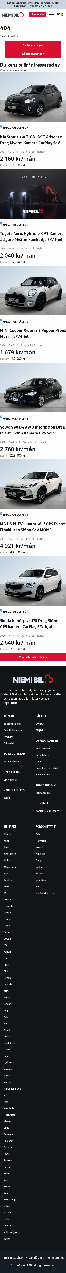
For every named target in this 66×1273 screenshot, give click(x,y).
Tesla (6, 1219)
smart (7, 1193)
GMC (6, 971)
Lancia (7, 1036)
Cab (38, 834)
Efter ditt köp (56, 1257)
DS (5, 945)
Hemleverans (43, 774)
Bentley (8, 880)
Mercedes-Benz (12, 1088)
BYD (6, 893)
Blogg (7, 797)
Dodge (7, 938)
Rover (7, 1166)
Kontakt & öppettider (47, 810)
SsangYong (10, 1199)
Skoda (7, 1186)
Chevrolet (9, 906)
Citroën (7, 919)
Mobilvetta (9, 1114)
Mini (6, 1101)
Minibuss (40, 853)
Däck (38, 761)
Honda (7, 977)
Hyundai (8, 984)
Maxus (7, 1075)
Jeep (6, 1010)
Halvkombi (41, 840)
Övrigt (39, 860)
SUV (38, 886)
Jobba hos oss (43, 792)
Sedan (39, 866)
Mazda (7, 1082)
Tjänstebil (9, 743)
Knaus (7, 1030)
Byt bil (39, 723)
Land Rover (10, 1043)
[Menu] (51, 14)
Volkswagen (10, 1232)
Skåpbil (40, 873)
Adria (6, 840)
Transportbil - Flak (45, 893)
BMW (6, 886)
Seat (6, 1180)
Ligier (7, 1056)
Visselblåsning (35, 1257)
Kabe (6, 1016)
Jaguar (7, 1003)
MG (5, 1095)
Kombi (39, 847)
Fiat (6, 958)
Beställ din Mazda (13, 730)
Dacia (7, 932)
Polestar (8, 1140)
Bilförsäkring (42, 755)
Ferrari (7, 951)
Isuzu (6, 990)
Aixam (7, 847)
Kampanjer (37, 14)
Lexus (7, 1049)
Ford (6, 964)
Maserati (8, 1069)
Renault (8, 1160)
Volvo (7, 1238)
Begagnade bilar (12, 723)
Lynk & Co (9, 1062)
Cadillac (8, 899)
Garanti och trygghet (47, 768)
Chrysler (8, 912)
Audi (6, 873)
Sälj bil (39, 730)
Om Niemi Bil (10, 779)
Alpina (7, 860)
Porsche (8, 1147)
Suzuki (7, 1212)
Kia (5, 1023)
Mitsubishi (9, 1108)
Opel (6, 1127)
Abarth (7, 834)
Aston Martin (10, 866)
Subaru (7, 1206)
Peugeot (8, 1134)
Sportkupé (41, 880)
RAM (6, 1153)
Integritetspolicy (12, 1257)
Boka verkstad (11, 761)
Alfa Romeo (10, 853)
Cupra (7, 925)
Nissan (7, 1121)
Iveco (7, 997)
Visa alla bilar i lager (13, 70)
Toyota (7, 1225)
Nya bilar (8, 736)
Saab (6, 1173)
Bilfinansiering (43, 748)
